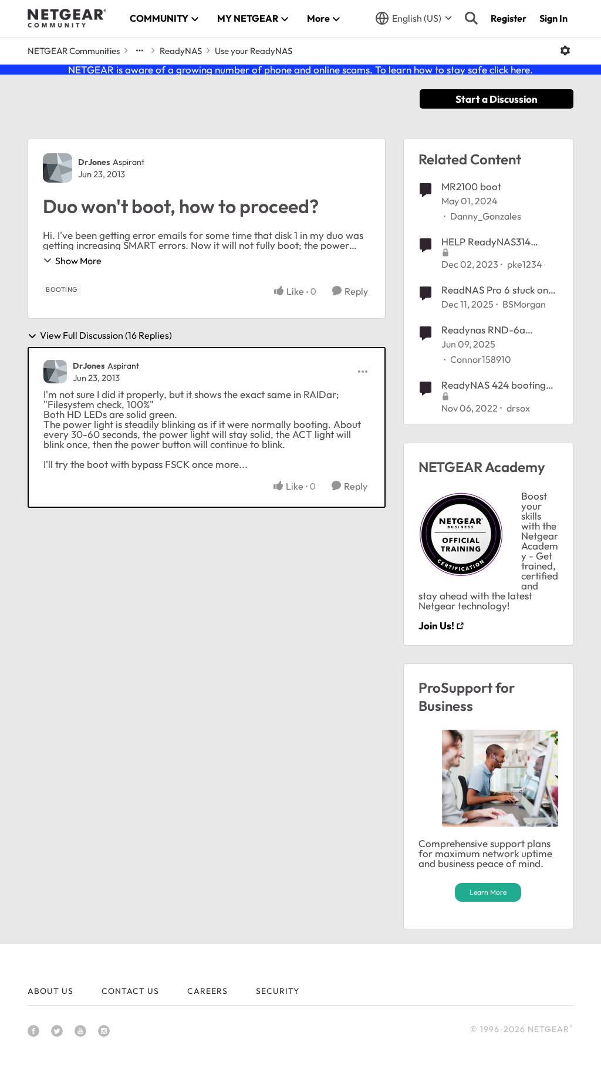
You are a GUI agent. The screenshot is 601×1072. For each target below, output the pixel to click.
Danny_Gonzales (485, 216)
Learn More (488, 892)
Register (508, 18)
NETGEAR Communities (74, 50)
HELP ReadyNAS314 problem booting (486, 241)
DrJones (94, 162)
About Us (50, 991)
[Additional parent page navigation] (140, 50)
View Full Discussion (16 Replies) (106, 336)
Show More (78, 260)
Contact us (130, 991)
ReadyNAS (181, 50)
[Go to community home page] (67, 18)
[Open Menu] (565, 50)
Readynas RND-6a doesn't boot (483, 329)
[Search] (471, 18)
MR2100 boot (471, 186)
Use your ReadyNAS (253, 50)
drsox (518, 408)
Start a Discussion (496, 99)
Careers (207, 991)
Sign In (553, 18)
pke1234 (524, 264)
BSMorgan (524, 304)
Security (277, 991)
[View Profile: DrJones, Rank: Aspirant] (57, 168)
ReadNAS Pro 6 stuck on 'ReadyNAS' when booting (499, 290)
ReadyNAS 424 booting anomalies (493, 385)
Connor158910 (480, 359)
